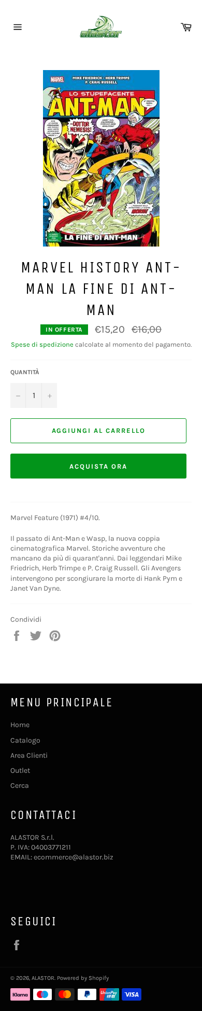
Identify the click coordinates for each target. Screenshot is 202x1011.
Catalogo (25, 740)
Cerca (19, 785)
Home (20, 724)
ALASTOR (43, 978)
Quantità (24, 372)
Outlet (20, 770)
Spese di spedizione (42, 344)
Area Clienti (29, 755)
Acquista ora (98, 466)
